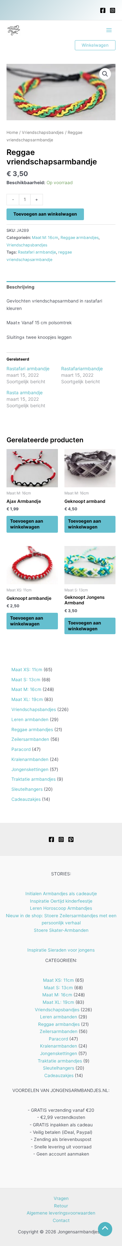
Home (12, 132)
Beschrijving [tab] (20, 287)
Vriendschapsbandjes (43, 132)
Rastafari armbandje (37, 252)
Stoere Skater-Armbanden (61, 930)
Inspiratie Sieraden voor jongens (61, 950)
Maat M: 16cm (45, 237)
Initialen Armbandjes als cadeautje (61, 893)
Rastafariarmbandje (82, 368)
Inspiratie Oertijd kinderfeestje (61, 901)
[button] (95, 45)
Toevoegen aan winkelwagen (45, 214)
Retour (61, 1205)
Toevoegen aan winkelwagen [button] (26, 523)
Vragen (61, 1198)
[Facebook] (103, 10)
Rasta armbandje (25, 392)
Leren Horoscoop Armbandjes (61, 908)
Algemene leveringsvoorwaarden (61, 1213)
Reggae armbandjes (80, 237)
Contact (61, 1220)
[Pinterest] (71, 839)
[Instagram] (112, 10)
